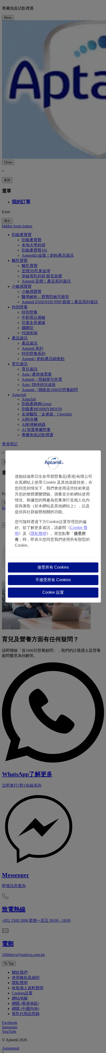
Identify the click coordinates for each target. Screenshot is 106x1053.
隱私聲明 (38, 533)
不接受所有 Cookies (53, 580)
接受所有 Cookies (53, 567)
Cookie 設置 (53, 592)
